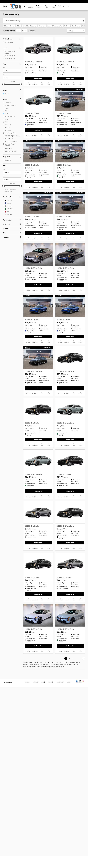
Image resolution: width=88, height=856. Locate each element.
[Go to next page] (83, 658)
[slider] (3, 84)
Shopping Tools (47, 6)
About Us (59, 6)
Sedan (42, 26)
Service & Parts (54, 6)
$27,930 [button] (62, 270)
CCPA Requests (60, 682)
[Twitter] (80, 681)
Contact (35, 682)
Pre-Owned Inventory (38, 6)
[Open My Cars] (68, 6)
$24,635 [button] (30, 116)
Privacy (50, 682)
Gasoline (76, 26)
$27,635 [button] (62, 374)
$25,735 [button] (62, 167)
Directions (26, 682)
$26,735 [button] (30, 64)
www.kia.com (78, 682)
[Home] (5, 6)
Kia (23, 31)
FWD (67, 26)
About (43, 682)
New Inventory (30, 6)
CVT (84, 26)
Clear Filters (31, 31)
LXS (18, 26)
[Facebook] (77, 681)
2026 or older (8, 26)
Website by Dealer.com (8, 683)
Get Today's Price (38, 78)
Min (4, 67)
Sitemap (69, 682)
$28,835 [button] (62, 64)
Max (4, 74)
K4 (17, 31)
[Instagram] (83, 681)
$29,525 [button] (30, 631)
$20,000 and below (29, 26)
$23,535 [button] (62, 116)
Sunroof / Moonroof (54, 26)
